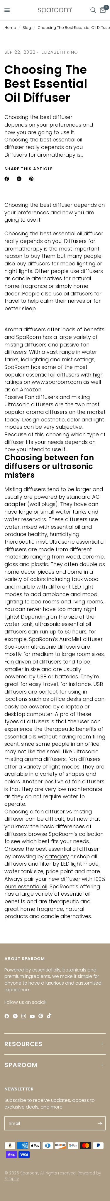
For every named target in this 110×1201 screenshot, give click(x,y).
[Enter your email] (100, 1123)
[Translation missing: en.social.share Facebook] (7, 178)
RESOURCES (23, 1044)
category (57, 856)
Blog (27, 27)
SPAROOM (21, 1065)
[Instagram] (25, 1016)
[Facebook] (8, 1016)
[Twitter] (16, 1016)
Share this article (28, 169)
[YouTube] (33, 1016)
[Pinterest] (42, 1016)
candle (50, 916)
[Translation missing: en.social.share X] (20, 178)
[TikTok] (50, 1015)
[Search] (93, 10)
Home (10, 27)
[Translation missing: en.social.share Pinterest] (32, 178)
